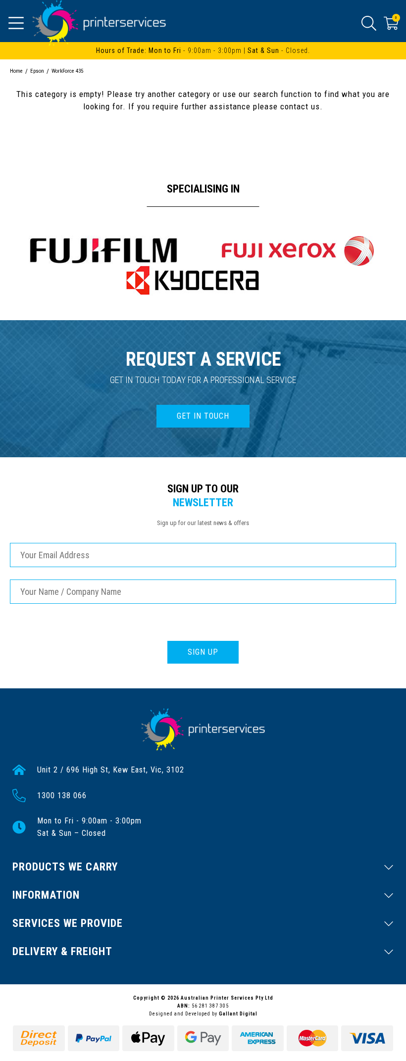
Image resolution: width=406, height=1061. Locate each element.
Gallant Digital (238, 1013)
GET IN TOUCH (203, 416)
